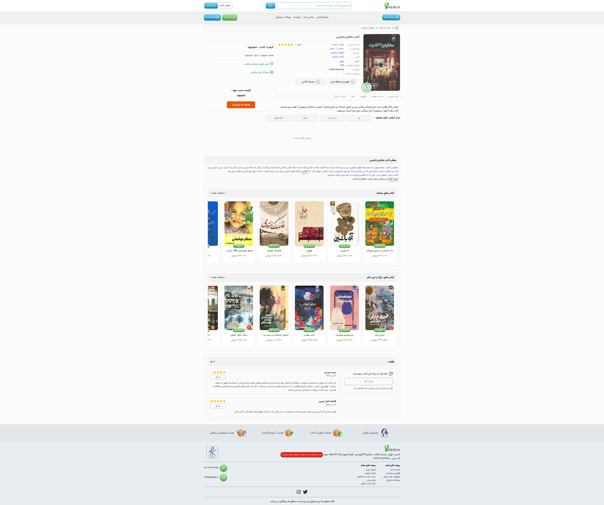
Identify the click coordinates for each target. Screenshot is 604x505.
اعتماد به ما (395, 470)
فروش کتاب (224, 5)
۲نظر (299, 45)
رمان (353, 96)
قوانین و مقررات (393, 473)
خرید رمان (371, 480)
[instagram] (298, 492)
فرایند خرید (371, 470)
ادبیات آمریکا (340, 96)
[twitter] (305, 492)
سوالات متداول (283, 17)
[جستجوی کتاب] (270, 6)
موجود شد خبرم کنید (241, 105)
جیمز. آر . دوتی (336, 48)
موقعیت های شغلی (391, 477)
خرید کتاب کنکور (368, 483)
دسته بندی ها (389, 17)
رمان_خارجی (393, 96)
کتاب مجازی (338, 57)
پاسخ (218, 377)
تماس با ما (309, 17)
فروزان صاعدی (337, 53)
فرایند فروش (370, 473)
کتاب (305, 171)
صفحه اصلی (322, 17)
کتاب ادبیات (338, 45)
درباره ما (297, 17)
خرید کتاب (211, 5)
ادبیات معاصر (377, 96)
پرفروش (363, 96)
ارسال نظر (368, 381)
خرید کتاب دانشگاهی (366, 477)
